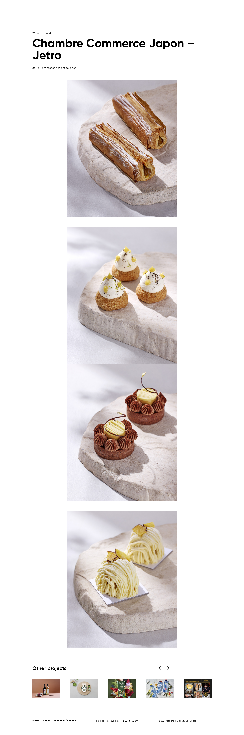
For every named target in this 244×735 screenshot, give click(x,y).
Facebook (59, 720)
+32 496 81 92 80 (129, 721)
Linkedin (71, 720)
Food (48, 33)
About (46, 720)
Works (35, 33)
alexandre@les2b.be (106, 721)
